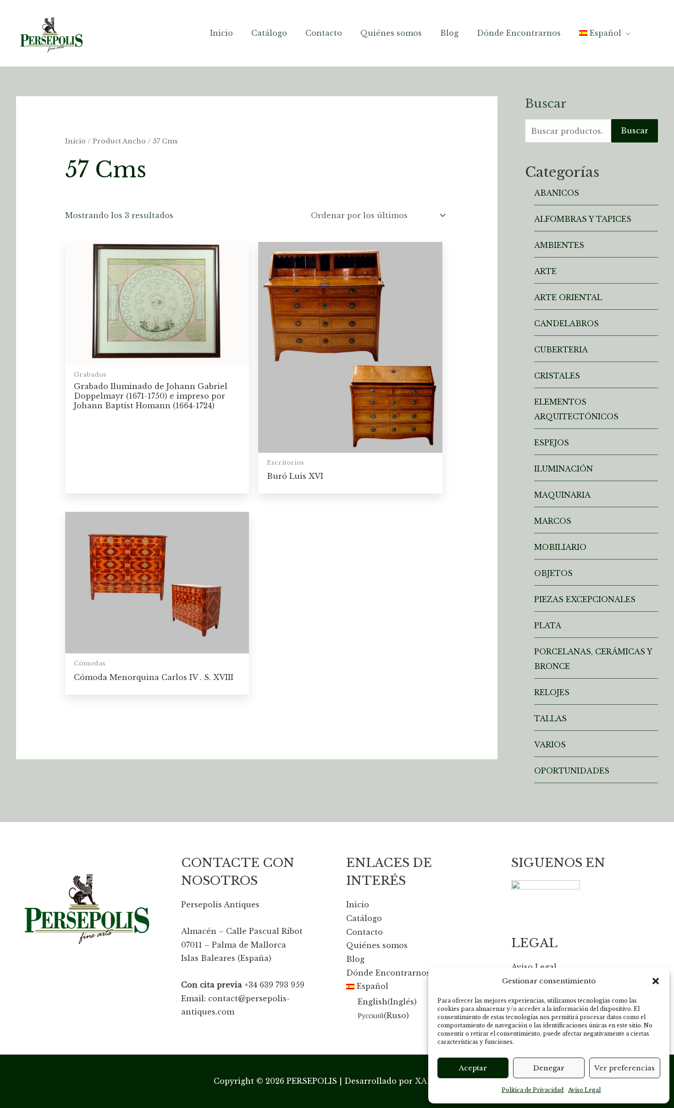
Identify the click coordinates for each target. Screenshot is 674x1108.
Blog (355, 959)
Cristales (557, 375)
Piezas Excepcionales (584, 599)
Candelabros (566, 323)
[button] (655, 981)
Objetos (553, 573)
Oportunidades (571, 770)
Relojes (551, 692)
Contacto (364, 932)
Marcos (552, 521)
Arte (545, 271)
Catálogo (364, 918)
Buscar (634, 130)
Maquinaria (562, 494)
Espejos (551, 442)
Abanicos (556, 192)
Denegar (548, 1068)
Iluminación (563, 468)
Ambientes (559, 245)
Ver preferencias (624, 1068)
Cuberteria (561, 349)
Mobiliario (560, 547)
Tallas (550, 718)
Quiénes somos (377, 945)
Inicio (75, 141)
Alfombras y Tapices (582, 219)
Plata (547, 625)
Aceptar (473, 1068)
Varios (550, 744)
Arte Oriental (568, 297)
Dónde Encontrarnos (388, 972)
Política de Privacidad (533, 1089)
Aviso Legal (584, 1089)
